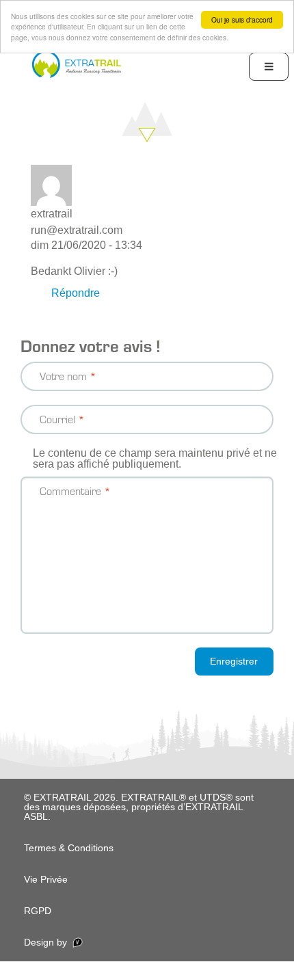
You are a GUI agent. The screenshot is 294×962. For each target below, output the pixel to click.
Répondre (75, 293)
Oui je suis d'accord (242, 19)
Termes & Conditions (68, 847)
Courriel (57, 419)
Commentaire (70, 490)
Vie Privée (46, 879)
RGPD (37, 910)
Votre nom (63, 376)
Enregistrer (234, 661)
